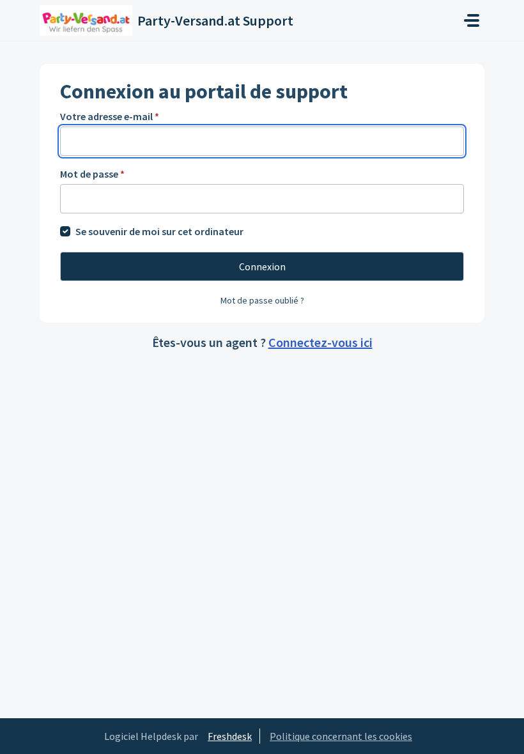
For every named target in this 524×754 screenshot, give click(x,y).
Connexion (262, 266)
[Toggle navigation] (471, 20)
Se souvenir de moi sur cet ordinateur (159, 231)
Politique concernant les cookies (341, 736)
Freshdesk (230, 736)
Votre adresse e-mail (109, 116)
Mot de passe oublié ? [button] (262, 300)
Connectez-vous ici (320, 342)
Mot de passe (92, 173)
